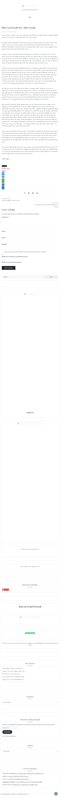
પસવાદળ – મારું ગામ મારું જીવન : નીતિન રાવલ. (13, 671)
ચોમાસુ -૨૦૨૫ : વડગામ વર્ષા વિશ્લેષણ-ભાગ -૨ (13, 679)
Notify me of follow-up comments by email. (15, 256)
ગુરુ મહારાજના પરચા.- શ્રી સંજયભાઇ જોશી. (13, 676)
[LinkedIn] (30, 185)
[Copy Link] (30, 183)
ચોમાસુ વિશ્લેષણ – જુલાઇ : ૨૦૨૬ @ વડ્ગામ (12, 668)
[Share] (30, 188)
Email (4, 237)
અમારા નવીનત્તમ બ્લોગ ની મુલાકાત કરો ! (30, 566)
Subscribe (7, 732)
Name (4, 231)
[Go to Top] (56, 793)
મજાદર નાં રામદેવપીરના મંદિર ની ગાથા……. (19, 776)
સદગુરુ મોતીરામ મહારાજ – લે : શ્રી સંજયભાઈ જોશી (29, 782)
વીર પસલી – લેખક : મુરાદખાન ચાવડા (11, 674)
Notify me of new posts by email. (11, 262)
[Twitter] (30, 175)
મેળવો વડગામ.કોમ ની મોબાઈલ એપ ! (30, 549)
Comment (5, 217)
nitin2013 (14, 31)
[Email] (30, 178)
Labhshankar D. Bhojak (8, 782)
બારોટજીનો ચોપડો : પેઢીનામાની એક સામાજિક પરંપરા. (31, 773)
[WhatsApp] (30, 180)
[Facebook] (30, 173)
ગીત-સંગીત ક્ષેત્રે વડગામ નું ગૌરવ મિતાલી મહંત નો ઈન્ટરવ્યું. (46, 206)
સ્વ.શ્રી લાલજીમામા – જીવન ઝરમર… (11, 200)
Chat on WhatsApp (30, 633)
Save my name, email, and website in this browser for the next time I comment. (25, 252)
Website (4, 244)
